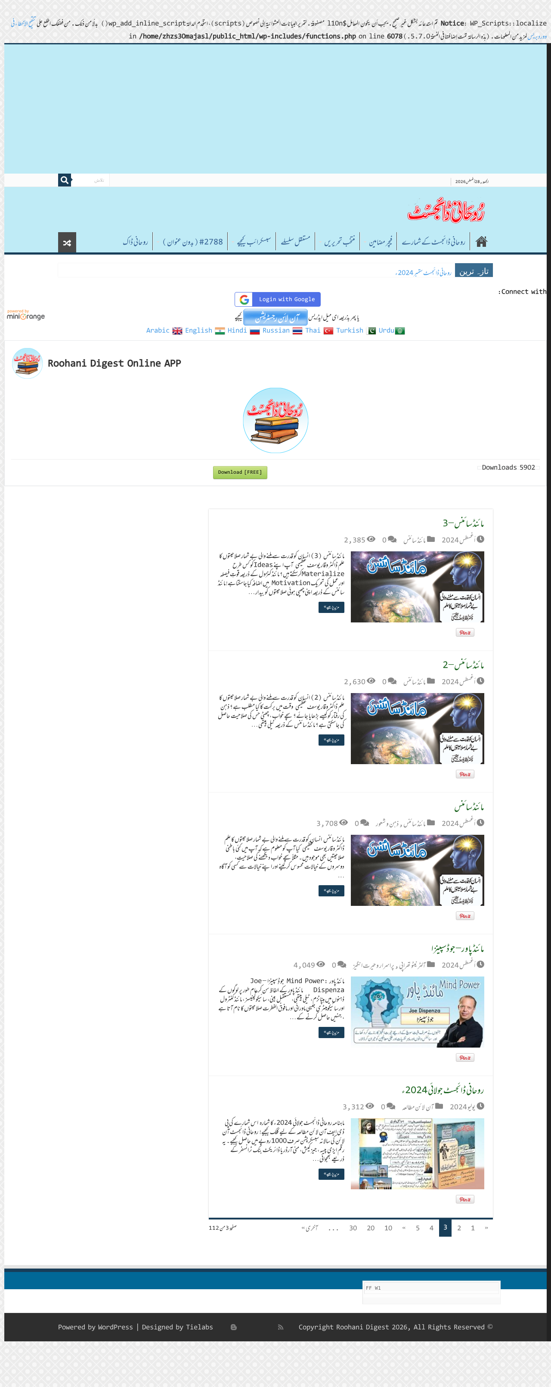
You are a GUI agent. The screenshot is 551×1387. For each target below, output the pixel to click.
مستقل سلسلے (295, 242)
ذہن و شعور (387, 823)
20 (371, 1228)
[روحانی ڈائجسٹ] (445, 209)
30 (353, 1228)
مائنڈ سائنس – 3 (463, 523)
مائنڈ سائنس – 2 (463, 665)
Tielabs (199, 1327)
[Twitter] (262, 1327)
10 (388, 1228)
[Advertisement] (275, 109)
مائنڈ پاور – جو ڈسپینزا (457, 948)
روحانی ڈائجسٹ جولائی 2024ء (443, 1090)
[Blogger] (234, 1327)
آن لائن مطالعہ (418, 1107)
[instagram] (224, 1327)
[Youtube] (243, 1327)
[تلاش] (64, 180)
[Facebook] (272, 1327)
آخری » (309, 1228)
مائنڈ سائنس (414, 540)
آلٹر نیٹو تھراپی (412, 965)
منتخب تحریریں (339, 242)
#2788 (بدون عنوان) (192, 242)
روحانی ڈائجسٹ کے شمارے (433, 242)
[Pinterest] (253, 1327)
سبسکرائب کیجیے (254, 242)
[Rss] (280, 1327)
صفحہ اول (482, 241)
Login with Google (287, 299)
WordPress (115, 1327)
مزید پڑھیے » (331, 607)
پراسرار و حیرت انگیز (373, 965)
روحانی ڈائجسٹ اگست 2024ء (422, 273)
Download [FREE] (240, 472)
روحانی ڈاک (135, 242)
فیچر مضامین (380, 242)
